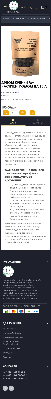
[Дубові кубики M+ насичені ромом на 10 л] (25, 54)
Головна (6, 18)
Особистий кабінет (12, 344)
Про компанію (10, 329)
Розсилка (7, 357)
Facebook (5, 388)
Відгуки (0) (38, 123)
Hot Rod (16, 92)
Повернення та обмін (13, 337)
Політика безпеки (11, 341)
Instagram (11, 388)
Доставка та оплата (12, 333)
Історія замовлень (11, 348)
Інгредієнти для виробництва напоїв (29, 18)
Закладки (7, 352)
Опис (13, 123)
